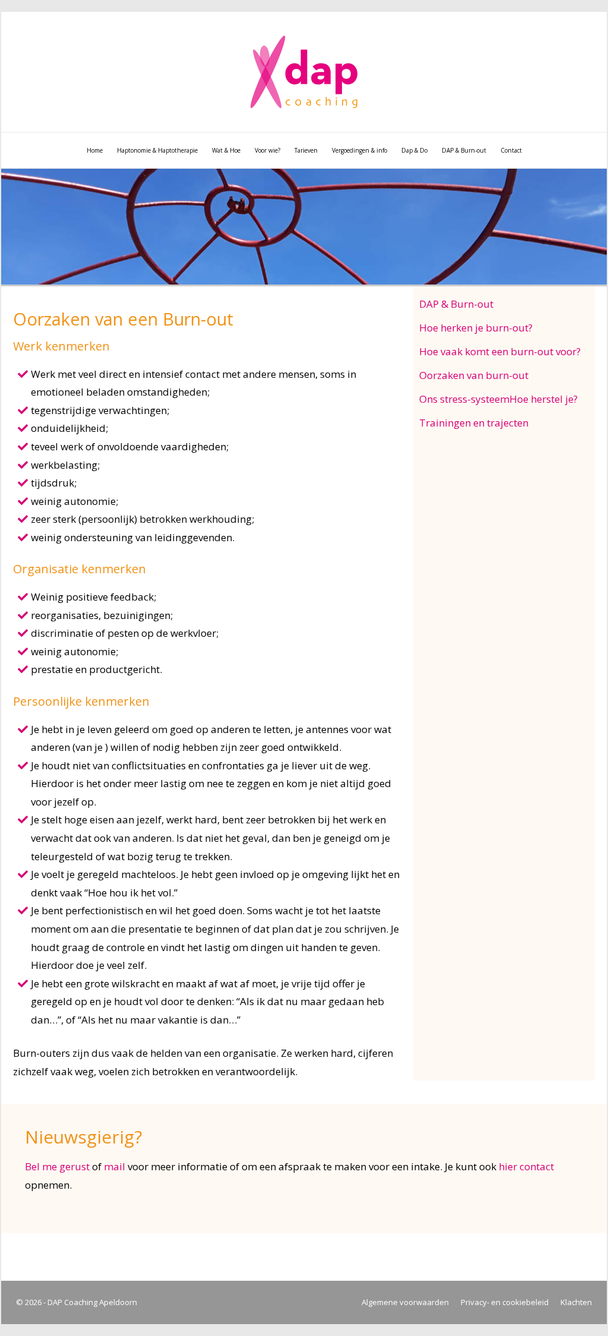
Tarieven (306, 150)
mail (114, 1166)
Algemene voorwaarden (405, 1302)
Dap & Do (414, 150)
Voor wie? (267, 150)
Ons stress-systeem (464, 399)
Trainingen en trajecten (473, 422)
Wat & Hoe (226, 150)
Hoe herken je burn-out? (476, 327)
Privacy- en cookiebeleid (505, 1302)
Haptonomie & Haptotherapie (157, 150)
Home (95, 150)
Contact (511, 150)
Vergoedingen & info (359, 150)
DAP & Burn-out (464, 150)
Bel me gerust (57, 1166)
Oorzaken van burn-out (473, 375)
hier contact (526, 1166)
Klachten (576, 1302)
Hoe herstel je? (543, 399)
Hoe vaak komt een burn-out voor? (500, 351)
